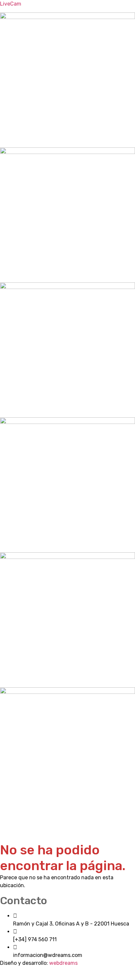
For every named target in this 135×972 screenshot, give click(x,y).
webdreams (63, 963)
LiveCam (10, 4)
